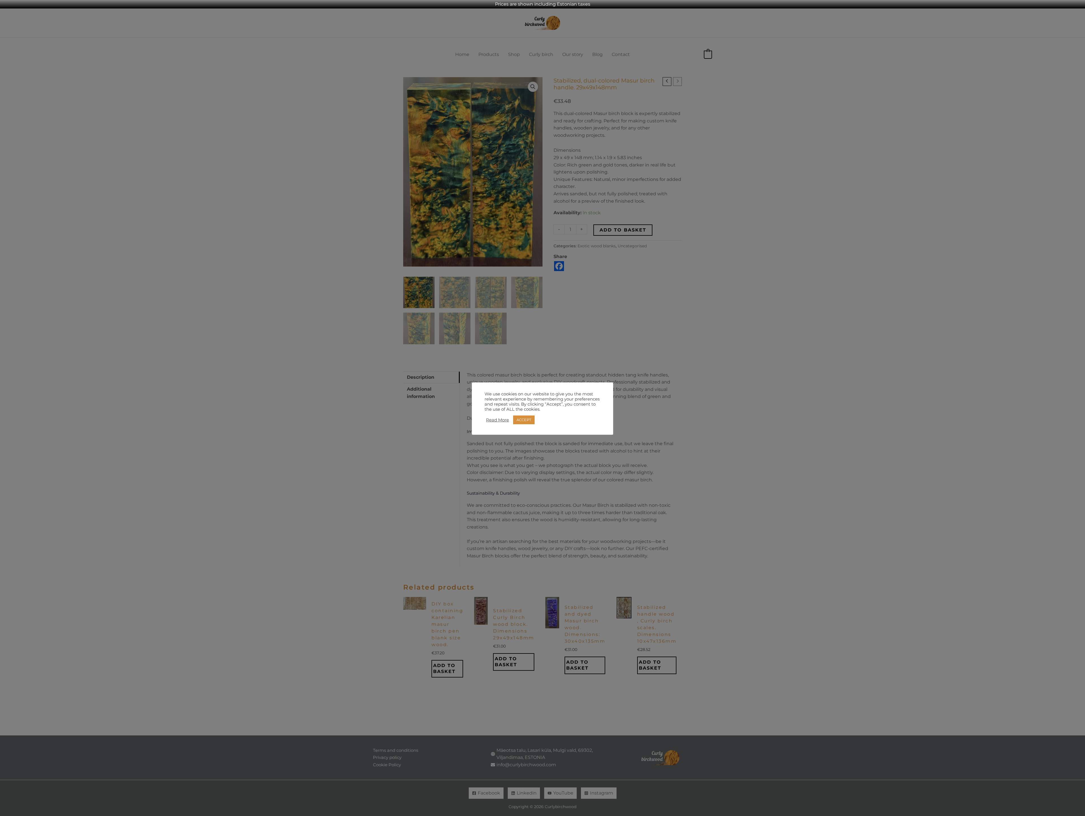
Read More (497, 420)
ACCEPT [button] (524, 419)
